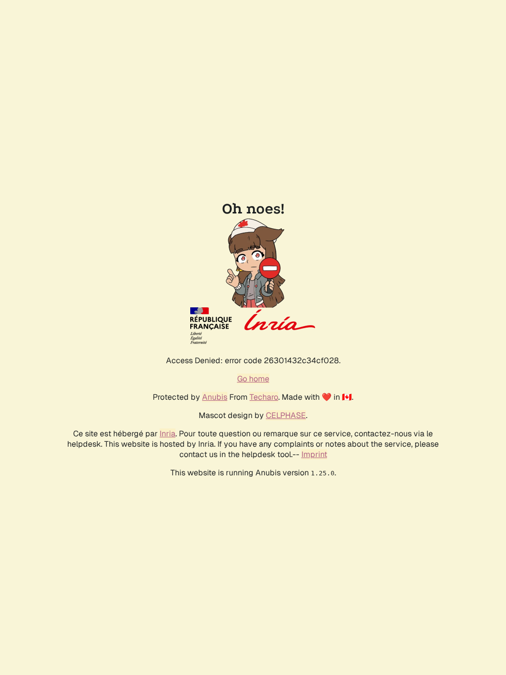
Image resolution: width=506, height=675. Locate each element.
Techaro (264, 397)
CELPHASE (286, 415)
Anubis (214, 397)
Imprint (314, 454)
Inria (167, 433)
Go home (253, 379)
